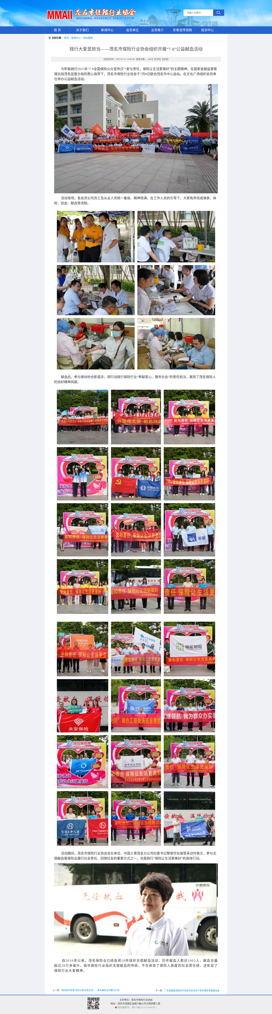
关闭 (165, 59)
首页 (66, 38)
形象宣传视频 (182, 30)
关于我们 (82, 30)
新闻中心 (107, 30)
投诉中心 (207, 30)
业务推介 (157, 30)
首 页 (57, 30)
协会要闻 (88, 38)
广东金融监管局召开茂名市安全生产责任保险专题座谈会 (191, 990)
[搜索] (218, 12)
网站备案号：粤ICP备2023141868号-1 (137, 1007)
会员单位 (132, 30)
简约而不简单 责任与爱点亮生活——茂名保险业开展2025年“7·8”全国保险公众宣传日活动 (104, 990)
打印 (157, 59)
